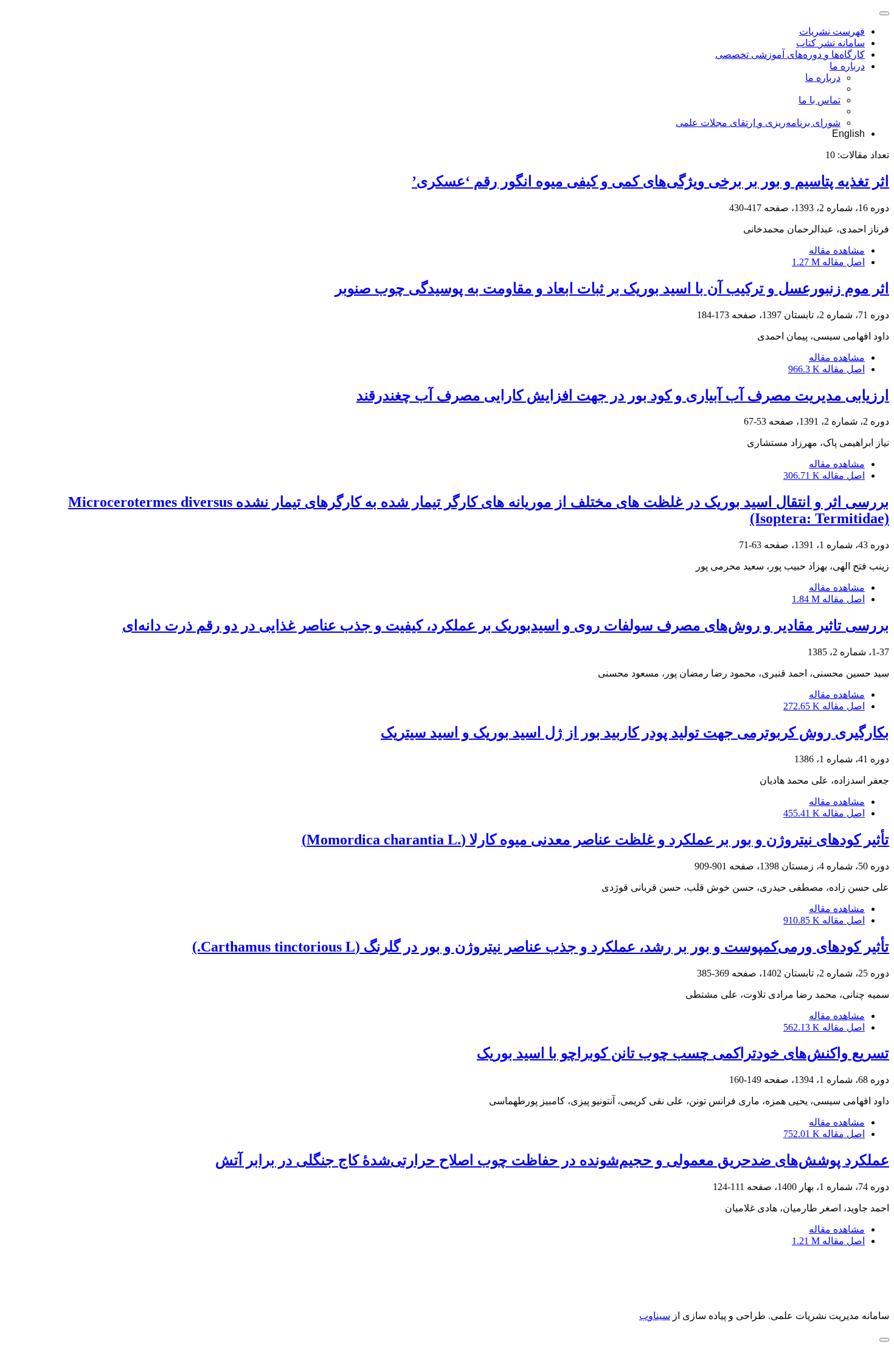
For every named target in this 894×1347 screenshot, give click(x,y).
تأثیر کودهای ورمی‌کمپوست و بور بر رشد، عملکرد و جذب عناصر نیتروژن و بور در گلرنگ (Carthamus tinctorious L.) (540, 947)
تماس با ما (819, 100)
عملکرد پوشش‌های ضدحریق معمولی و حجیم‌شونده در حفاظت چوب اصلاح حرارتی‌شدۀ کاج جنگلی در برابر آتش (552, 1160)
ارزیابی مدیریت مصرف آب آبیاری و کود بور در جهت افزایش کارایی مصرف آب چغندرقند (622, 395)
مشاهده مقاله (837, 250)
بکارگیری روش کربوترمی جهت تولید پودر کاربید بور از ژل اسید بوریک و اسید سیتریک (635, 732)
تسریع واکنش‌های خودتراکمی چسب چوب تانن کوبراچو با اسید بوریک (683, 1053)
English (848, 133)
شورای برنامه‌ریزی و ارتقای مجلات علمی (758, 122)
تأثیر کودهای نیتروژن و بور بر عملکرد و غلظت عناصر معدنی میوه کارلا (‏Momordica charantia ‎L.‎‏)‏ (595, 840)
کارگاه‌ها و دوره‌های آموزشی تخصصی (790, 54)
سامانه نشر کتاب (830, 43)
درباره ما (847, 66)
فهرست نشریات (832, 31)
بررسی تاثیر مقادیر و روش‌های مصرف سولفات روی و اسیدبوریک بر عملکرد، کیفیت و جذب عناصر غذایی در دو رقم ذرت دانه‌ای (505, 625)
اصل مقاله (828, 262)
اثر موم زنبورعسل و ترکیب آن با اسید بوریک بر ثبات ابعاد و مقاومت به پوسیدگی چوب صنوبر (612, 288)
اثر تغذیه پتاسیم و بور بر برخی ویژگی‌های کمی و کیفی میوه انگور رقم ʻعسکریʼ (650, 181)
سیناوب (654, 1315)
